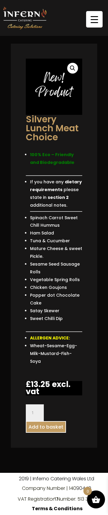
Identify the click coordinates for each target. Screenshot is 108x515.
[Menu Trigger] (94, 19)
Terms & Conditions (57, 508)
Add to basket (45, 426)
